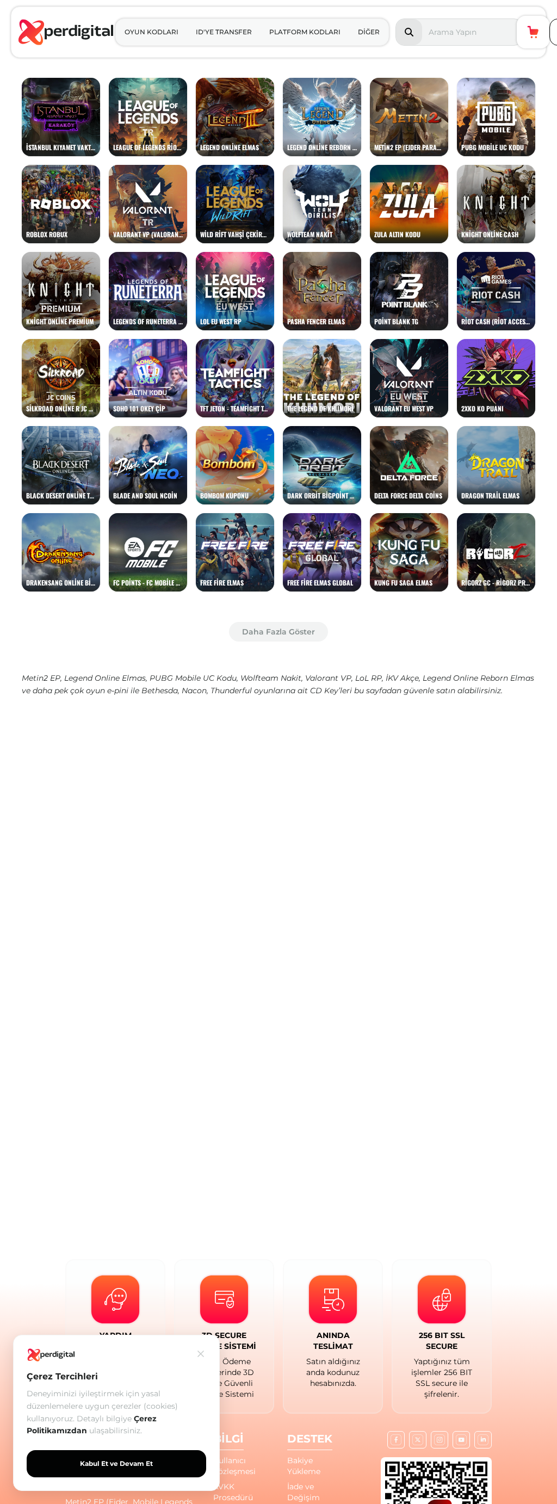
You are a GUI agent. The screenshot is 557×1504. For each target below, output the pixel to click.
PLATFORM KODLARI (305, 32)
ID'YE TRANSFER (224, 32)
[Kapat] (201, 1354)
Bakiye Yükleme (303, 1466)
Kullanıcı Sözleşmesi (234, 1466)
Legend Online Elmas (105, 678)
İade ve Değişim (303, 1492)
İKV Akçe (402, 678)
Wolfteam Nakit (270, 678)
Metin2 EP (41, 678)
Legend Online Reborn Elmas (478, 678)
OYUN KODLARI (151, 32)
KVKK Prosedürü (233, 1492)
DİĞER (369, 32)
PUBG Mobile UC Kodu (193, 678)
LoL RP (368, 678)
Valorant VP (328, 678)
